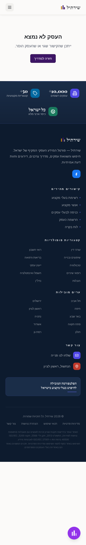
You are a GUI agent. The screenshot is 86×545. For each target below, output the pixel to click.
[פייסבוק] (76, 174)
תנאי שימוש (50, 423)
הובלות (76, 280)
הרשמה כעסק (68, 219)
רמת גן (37, 332)
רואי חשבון (35, 249)
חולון (77, 332)
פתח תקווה (74, 324)
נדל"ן (38, 280)
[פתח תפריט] (10, 7)
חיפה (77, 308)
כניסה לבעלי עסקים (64, 212)
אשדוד (37, 324)
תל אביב (75, 301)
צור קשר (11, 423)
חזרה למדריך (43, 58)
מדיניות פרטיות (71, 423)
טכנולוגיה (75, 265)
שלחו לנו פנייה (60, 355)
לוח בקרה (71, 227)
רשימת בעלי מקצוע (65, 197)
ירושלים (37, 301)
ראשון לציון (35, 308)
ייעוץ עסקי (35, 265)
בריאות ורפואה (33, 257)
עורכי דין (75, 249)
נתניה (38, 316)
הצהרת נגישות (29, 423)
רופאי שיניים (73, 273)
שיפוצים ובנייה (72, 257)
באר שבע (75, 316)
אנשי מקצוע (70, 205)
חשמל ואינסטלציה (30, 273)
